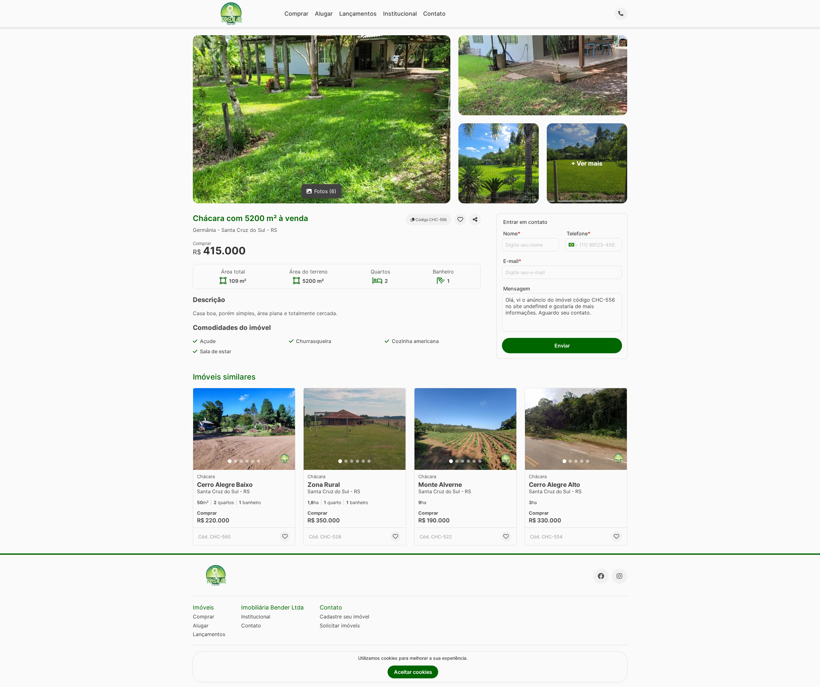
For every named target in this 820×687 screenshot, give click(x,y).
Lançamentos (358, 13)
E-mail (512, 261)
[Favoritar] (460, 219)
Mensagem (516, 288)
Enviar (562, 345)
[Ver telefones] (620, 13)
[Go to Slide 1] (230, 461)
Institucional (400, 13)
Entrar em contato (525, 222)
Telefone (578, 233)
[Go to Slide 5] (252, 461)
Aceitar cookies (413, 672)
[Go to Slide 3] (241, 461)
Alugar (324, 13)
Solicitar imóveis (340, 625)
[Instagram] (619, 576)
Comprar (296, 13)
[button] (244, 429)
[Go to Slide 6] (258, 461)
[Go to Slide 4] (247, 461)
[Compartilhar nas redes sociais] (475, 219)
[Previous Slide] (200, 429)
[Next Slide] (288, 429)
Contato (434, 13)
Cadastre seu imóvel (344, 616)
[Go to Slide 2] (235, 461)
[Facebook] (601, 576)
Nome (511, 233)
